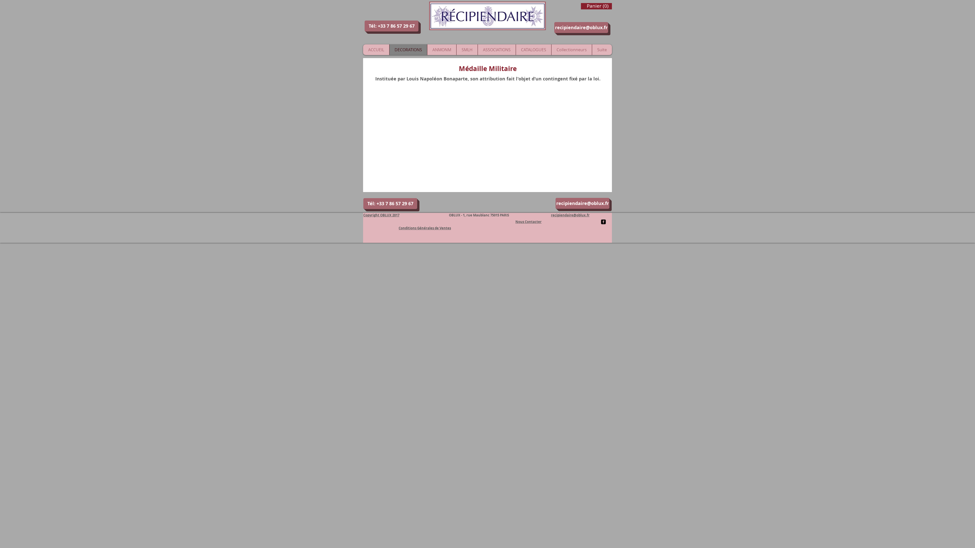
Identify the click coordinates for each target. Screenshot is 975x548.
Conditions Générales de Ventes (425, 228)
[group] (487, 99)
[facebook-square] (603, 221)
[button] (391, 26)
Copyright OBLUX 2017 (381, 215)
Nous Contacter (528, 221)
